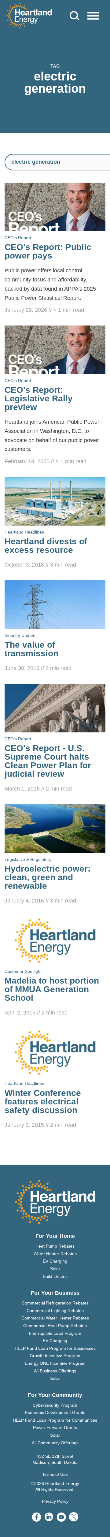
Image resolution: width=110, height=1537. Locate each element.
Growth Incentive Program (55, 1355)
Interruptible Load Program (55, 1333)
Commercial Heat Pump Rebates (55, 1325)
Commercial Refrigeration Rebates (55, 1303)
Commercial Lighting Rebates (55, 1310)
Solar (55, 1268)
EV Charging (55, 1261)
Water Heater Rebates (55, 1253)
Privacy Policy (55, 1501)
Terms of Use (55, 1474)
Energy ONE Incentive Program (55, 1363)
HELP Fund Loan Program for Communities (55, 1420)
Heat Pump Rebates (55, 1246)
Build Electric (55, 1276)
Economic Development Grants (55, 1412)
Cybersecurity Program (55, 1405)
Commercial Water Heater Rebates (55, 1318)
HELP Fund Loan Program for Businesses (55, 1348)
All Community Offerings (55, 1442)
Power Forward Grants (55, 1427)
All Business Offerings (55, 1370)
